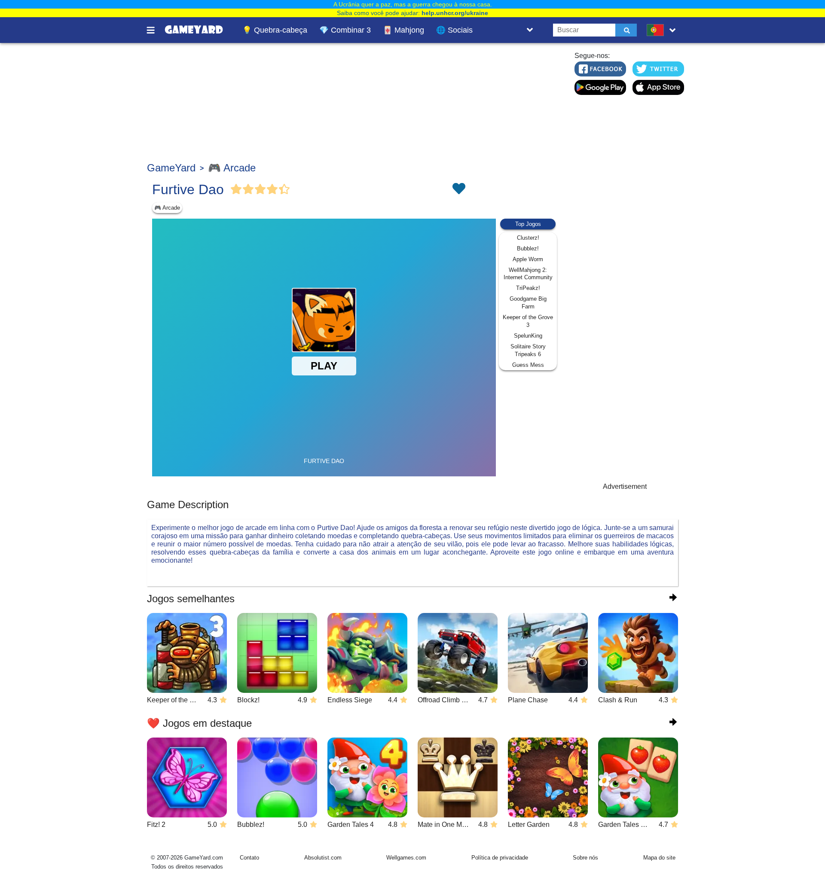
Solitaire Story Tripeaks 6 (528, 350)
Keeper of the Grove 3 (528, 321)
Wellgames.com (406, 857)
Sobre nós (585, 857)
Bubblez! (528, 248)
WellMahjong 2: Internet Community (528, 274)
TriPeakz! (528, 288)
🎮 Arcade (232, 168)
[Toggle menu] (155, 30)
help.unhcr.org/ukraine (455, 12)
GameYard (171, 168)
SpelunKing (528, 335)
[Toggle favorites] (458, 189)
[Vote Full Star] (236, 189)
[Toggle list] (530, 30)
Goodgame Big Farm (528, 303)
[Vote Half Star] (284, 189)
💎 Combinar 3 (345, 30)
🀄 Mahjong (403, 30)
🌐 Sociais (454, 30)
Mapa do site (659, 857)
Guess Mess (528, 365)
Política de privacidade (499, 857)
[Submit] (626, 30)
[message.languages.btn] (663, 30)
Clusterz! (528, 238)
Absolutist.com (323, 857)
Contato (249, 857)
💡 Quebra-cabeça (274, 30)
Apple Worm (528, 259)
